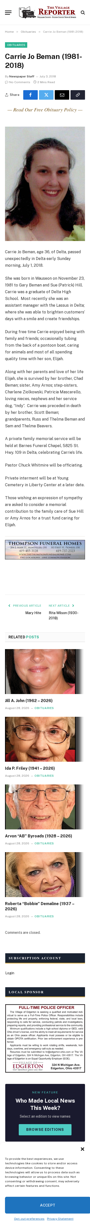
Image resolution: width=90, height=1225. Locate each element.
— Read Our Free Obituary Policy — (45, 109)
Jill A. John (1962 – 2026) (29, 700)
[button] (82, 1149)
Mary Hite (33, 613)
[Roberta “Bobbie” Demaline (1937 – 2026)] (45, 874)
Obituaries (16, 44)
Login (9, 973)
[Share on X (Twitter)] (46, 95)
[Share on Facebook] (30, 95)
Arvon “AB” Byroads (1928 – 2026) (38, 836)
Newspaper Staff (21, 76)
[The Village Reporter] (47, 12)
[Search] (82, 12)
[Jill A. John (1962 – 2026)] (45, 671)
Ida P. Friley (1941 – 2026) (30, 768)
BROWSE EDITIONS (45, 1130)
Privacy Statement (60, 1219)
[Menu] (8, 12)
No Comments (19, 82)
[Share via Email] (62, 95)
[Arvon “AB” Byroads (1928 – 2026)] (45, 806)
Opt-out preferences (29, 1219)
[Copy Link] (77, 95)
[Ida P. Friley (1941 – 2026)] (45, 739)
